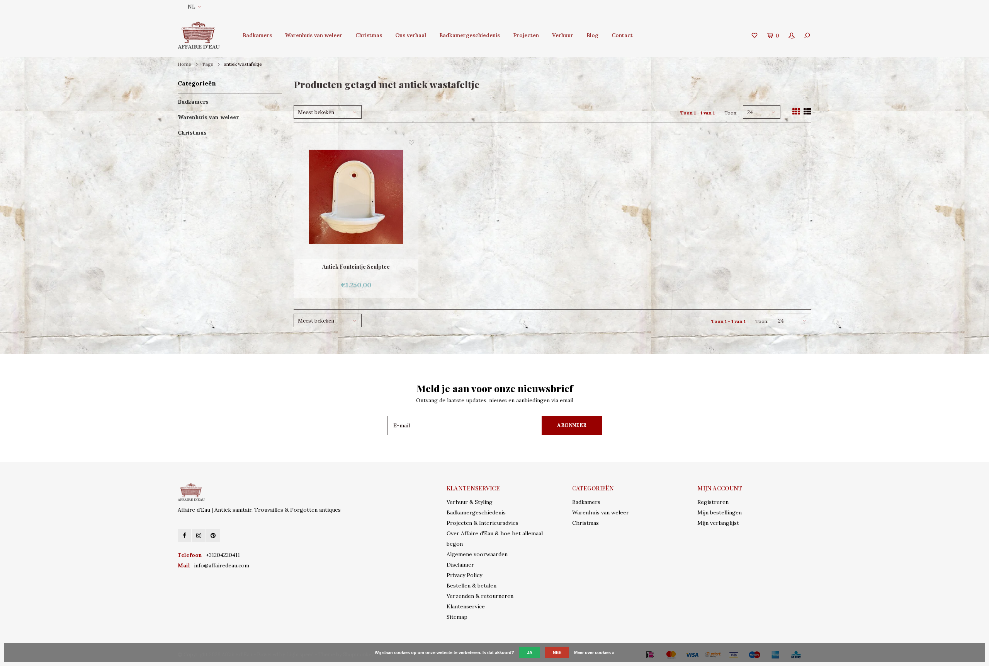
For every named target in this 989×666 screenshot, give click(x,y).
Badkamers (257, 35)
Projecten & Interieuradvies (482, 522)
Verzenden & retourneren (480, 596)
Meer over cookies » (594, 652)
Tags (207, 64)
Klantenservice (466, 606)
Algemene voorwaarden (477, 554)
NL (191, 6)
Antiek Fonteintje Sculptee (356, 266)
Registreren (713, 502)
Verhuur (562, 35)
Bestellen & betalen (471, 585)
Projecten (526, 35)
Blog (592, 35)
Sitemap (457, 616)
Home (184, 64)
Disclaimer (460, 564)
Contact (622, 35)
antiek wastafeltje (243, 64)
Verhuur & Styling (470, 502)
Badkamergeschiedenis (469, 35)
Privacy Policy (464, 575)
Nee (557, 652)
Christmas (368, 35)
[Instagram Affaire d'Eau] (199, 535)
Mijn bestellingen (719, 512)
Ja (529, 652)
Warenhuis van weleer (313, 35)
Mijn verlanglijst (718, 522)
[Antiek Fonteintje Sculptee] (356, 197)
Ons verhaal (410, 35)
